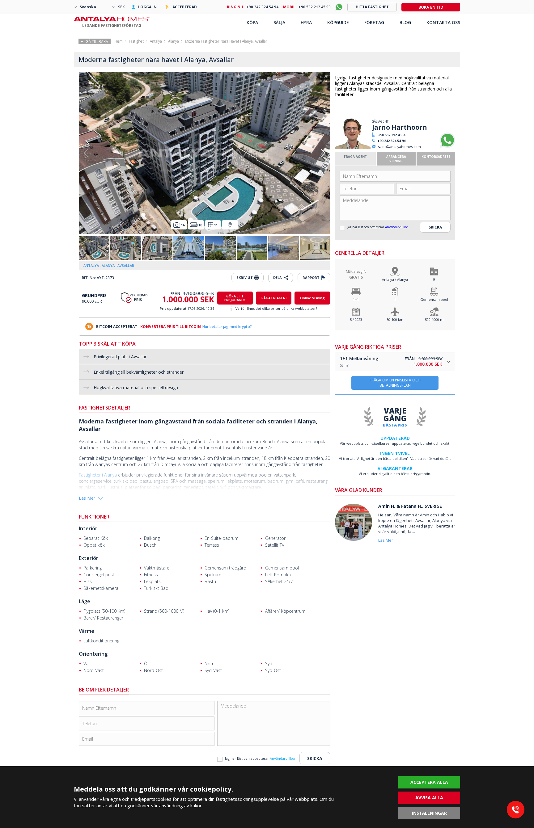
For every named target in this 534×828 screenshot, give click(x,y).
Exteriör (88, 558)
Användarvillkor (396, 227)
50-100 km (395, 319)
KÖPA (252, 22)
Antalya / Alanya (395, 279)
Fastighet (136, 41)
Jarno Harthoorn (399, 127)
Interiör (88, 528)
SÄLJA (279, 22)
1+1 (356, 299)
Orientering (93, 653)
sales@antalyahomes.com (399, 146)
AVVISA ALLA (429, 798)
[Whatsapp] (447, 146)
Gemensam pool (434, 299)
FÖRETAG (374, 22)
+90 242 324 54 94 (391, 140)
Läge (84, 601)
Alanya (173, 41)
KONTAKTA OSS (443, 22)
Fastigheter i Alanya (98, 475)
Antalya (156, 41)
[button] (323, 153)
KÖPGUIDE (338, 22)
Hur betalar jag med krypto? (227, 326)
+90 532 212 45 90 (392, 134)
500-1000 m (434, 319)
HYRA (306, 22)
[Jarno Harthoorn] (353, 147)
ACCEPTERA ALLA (429, 782)
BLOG (405, 22)
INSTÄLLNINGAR (429, 813)
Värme (86, 631)
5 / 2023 (356, 319)
